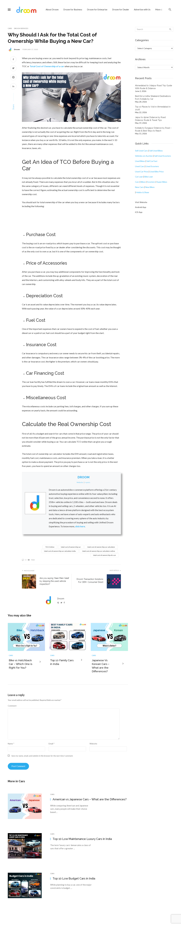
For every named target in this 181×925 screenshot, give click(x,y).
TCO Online (49, 547)
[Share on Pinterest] (13, 77)
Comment (12, 705)
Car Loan (139, 176)
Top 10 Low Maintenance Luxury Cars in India (82, 839)
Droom (17, 49)
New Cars (139, 187)
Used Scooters (152, 166)
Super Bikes (162, 182)
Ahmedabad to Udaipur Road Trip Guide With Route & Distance (153, 86)
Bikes (143, 182)
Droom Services (21, 28)
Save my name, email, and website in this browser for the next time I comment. (42, 756)
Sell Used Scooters (162, 156)
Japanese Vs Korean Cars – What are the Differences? (100, 666)
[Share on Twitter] (13, 68)
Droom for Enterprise (97, 9)
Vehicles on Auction (144, 156)
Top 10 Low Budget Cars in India (74, 878)
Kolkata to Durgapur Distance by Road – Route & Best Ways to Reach (153, 129)
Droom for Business (72, 9)
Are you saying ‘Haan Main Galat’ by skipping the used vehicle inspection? (54, 581)
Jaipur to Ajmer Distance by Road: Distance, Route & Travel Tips (150, 118)
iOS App (138, 212)
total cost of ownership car (71, 547)
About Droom (52, 9)
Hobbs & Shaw (142, 192)
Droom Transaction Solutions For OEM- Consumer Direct (90, 580)
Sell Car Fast (151, 161)
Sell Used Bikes (156, 150)
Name (11, 743)
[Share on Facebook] (13, 59)
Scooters (151, 182)
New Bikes (150, 187)
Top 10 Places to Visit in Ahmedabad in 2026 (153, 108)
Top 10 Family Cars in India (62, 662)
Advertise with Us (142, 9)
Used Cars (139, 166)
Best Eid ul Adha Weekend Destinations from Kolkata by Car (153, 97)
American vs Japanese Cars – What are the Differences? (90, 799)
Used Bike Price (157, 171)
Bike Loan (148, 176)
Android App (140, 207)
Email (52, 743)
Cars (10, 28)
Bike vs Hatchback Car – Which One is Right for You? (20, 664)
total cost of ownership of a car (104, 555)
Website (93, 743)
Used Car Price (141, 171)
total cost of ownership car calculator (101, 547)
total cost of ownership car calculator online (98, 551)
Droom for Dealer (120, 9)
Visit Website (141, 202)
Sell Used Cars (141, 150)
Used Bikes (140, 161)
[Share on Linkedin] (13, 86)
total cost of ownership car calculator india (60, 551)
